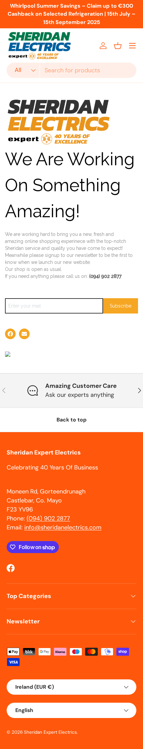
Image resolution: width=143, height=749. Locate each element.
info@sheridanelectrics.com (62, 527)
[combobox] (71, 70)
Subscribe (120, 306)
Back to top (71, 419)
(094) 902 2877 (105, 276)
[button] (117, 45)
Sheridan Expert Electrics (50, 732)
